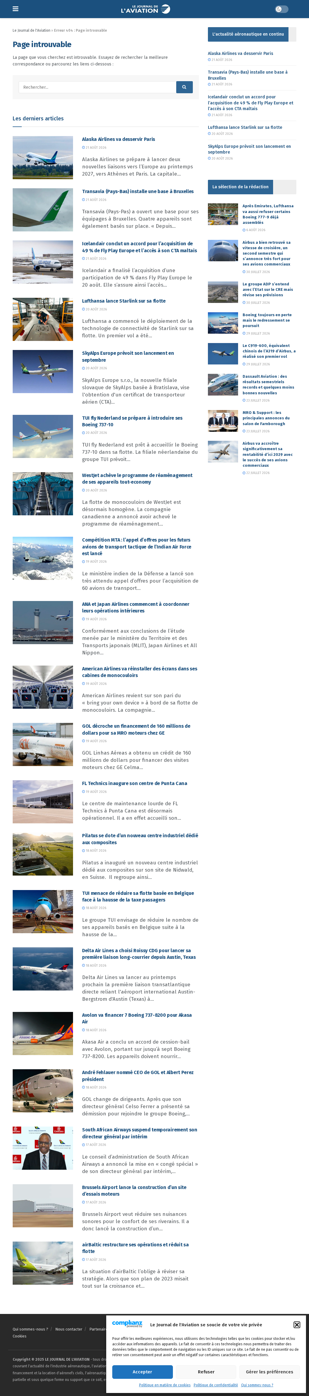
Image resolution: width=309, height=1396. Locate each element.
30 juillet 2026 (257, 272)
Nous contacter (68, 1329)
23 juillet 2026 (257, 400)
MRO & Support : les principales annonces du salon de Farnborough (266, 418)
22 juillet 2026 (257, 473)
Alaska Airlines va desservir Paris (118, 139)
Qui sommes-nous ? (257, 1385)
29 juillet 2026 (257, 333)
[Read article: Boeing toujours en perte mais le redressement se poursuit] (223, 323)
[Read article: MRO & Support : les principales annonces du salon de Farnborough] (223, 421)
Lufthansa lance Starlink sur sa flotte (124, 301)
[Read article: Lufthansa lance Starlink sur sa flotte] (43, 319)
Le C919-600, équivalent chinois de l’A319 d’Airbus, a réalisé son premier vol (269, 351)
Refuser (206, 1372)
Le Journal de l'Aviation (31, 30)
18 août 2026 (95, 851)
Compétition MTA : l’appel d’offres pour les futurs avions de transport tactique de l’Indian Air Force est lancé (136, 546)
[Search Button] (184, 87)
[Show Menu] (15, 9)
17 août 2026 (95, 1145)
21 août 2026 (95, 148)
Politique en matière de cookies (165, 1385)
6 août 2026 (255, 230)
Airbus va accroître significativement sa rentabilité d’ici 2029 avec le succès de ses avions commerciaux (268, 454)
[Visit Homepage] (146, 9)
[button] (297, 1325)
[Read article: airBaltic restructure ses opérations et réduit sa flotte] (43, 1263)
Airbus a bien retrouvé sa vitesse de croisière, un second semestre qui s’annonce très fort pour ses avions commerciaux (267, 253)
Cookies (20, 1336)
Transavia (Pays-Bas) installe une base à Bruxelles (138, 191)
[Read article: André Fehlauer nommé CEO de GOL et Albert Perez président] (43, 1090)
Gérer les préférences (269, 1372)
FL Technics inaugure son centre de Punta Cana (134, 783)
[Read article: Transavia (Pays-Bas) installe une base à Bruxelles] (43, 209)
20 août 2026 (96, 309)
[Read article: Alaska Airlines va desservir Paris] (43, 157)
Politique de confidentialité (216, 1385)
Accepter (142, 1372)
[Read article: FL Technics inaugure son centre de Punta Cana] (43, 801)
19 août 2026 (96, 562)
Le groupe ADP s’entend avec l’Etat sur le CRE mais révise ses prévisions (268, 289)
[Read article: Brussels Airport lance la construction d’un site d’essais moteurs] (43, 1205)
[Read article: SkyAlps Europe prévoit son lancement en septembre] (43, 371)
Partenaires (99, 1329)
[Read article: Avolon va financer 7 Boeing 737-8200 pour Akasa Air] (43, 1033)
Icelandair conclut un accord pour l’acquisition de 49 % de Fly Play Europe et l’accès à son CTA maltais (250, 102)
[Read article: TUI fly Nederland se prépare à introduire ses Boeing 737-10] (43, 436)
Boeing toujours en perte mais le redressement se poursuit (267, 320)
